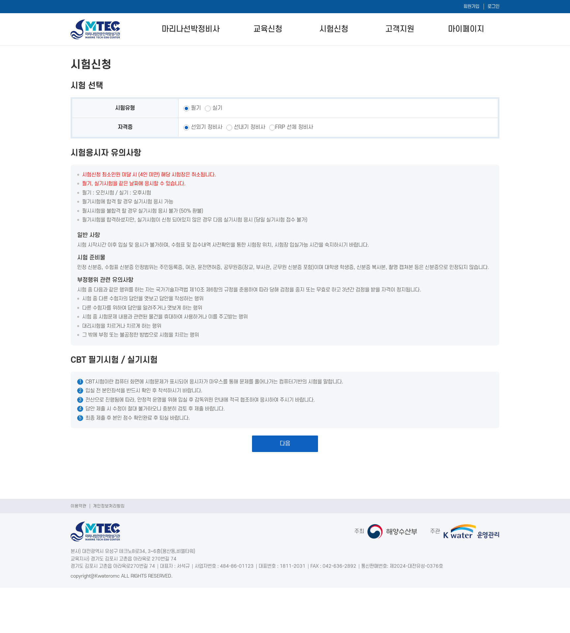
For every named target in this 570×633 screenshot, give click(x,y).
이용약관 (78, 506)
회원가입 (471, 6)
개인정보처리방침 (109, 506)
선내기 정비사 (248, 127)
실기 (216, 108)
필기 (195, 108)
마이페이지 (466, 29)
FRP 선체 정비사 (294, 127)
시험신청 (333, 29)
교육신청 (267, 29)
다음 (285, 443)
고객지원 (399, 29)
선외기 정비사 (205, 127)
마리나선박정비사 (191, 29)
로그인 (493, 6)
